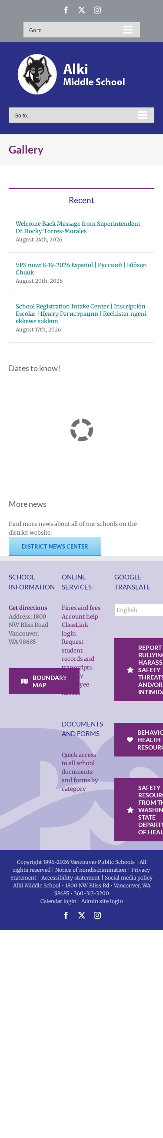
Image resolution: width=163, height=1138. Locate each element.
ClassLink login (75, 629)
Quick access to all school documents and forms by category (80, 772)
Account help (80, 616)
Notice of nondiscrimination (90, 870)
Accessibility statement (70, 877)
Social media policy (129, 877)
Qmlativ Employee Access (75, 684)
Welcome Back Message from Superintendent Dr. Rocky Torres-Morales (78, 227)
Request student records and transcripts (78, 654)
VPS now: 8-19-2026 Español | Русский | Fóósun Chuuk (81, 268)
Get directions (28, 608)
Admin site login (102, 901)
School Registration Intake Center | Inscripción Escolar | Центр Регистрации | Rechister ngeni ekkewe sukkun (81, 314)
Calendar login (58, 901)
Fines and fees (81, 608)
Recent (81, 200)
